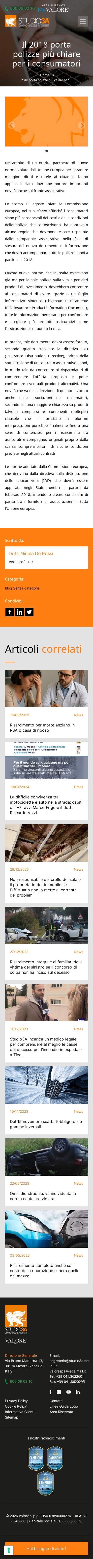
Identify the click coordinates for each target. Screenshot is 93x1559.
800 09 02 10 (22, 8)
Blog (8, 588)
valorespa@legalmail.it (68, 1371)
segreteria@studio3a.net (70, 1361)
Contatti (56, 1401)
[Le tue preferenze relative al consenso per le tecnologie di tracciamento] (8, 1550)
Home (44, 75)
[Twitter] (29, 612)
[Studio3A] (27, 21)
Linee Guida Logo (64, 1406)
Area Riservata (61, 1412)
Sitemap (11, 1417)
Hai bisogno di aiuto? (46, 1548)
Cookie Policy (16, 1406)
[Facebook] (9, 612)
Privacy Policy (16, 1401)
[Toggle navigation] (83, 21)
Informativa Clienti (19, 1412)
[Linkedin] (19, 612)
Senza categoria (26, 588)
